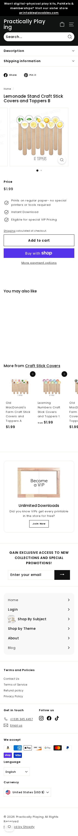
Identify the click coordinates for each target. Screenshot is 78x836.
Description (14, 51)
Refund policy (13, 690)
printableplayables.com (39, 13)
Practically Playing (24, 24)
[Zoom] (62, 160)
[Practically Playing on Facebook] (49, 718)
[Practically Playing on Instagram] (41, 718)
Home (7, 89)
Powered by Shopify (19, 827)
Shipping (9, 230)
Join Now (38, 523)
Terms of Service (15, 684)
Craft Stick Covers (42, 365)
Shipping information (22, 61)
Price (8, 182)
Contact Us (12, 679)
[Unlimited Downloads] (39, 483)
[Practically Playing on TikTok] (57, 718)
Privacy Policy (13, 696)
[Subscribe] (62, 575)
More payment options (39, 263)
